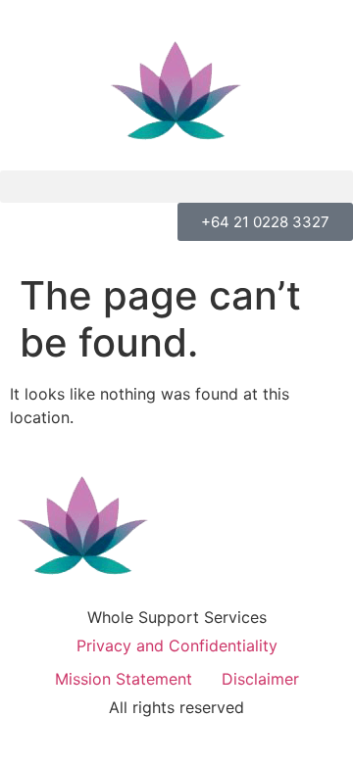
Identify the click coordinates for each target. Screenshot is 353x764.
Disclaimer (260, 679)
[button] (176, 186)
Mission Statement (123, 679)
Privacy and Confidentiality (176, 645)
